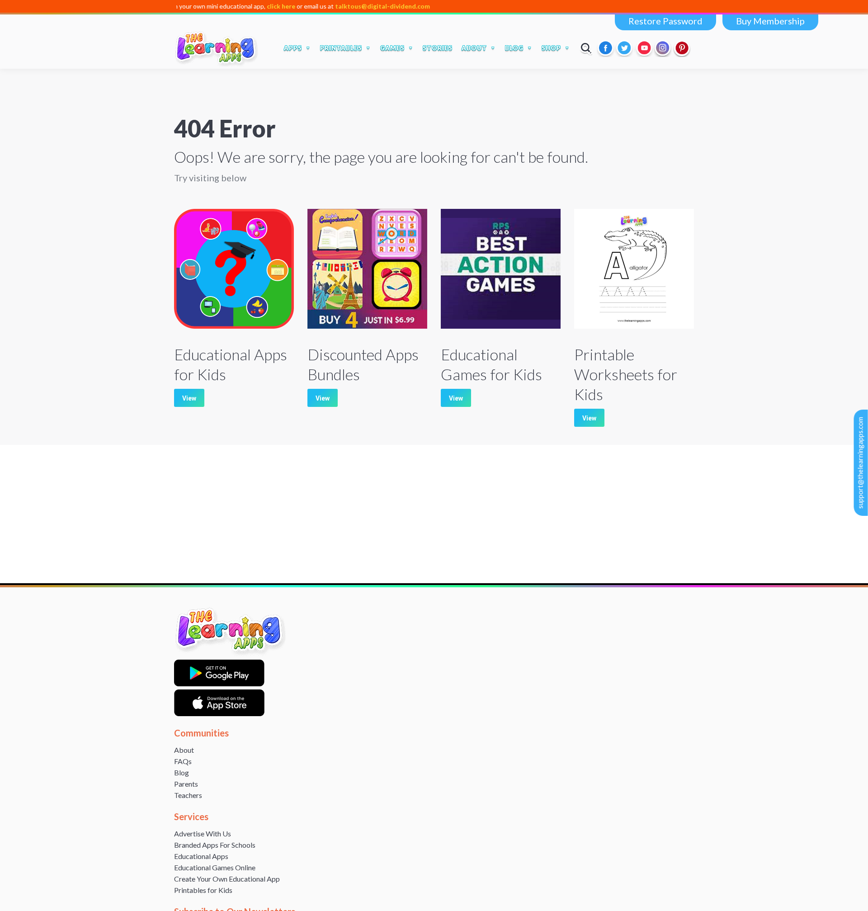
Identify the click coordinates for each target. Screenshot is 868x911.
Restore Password (665, 20)
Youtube (644, 48)
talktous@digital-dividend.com (342, 6)
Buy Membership (770, 20)
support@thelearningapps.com (860, 463)
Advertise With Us (202, 833)
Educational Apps (201, 856)
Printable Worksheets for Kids (625, 374)
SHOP (551, 48)
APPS (293, 48)
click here (241, 6)
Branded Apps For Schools (214, 844)
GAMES (392, 48)
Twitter (625, 48)
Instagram (663, 48)
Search (586, 48)
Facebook (606, 48)
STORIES (438, 48)
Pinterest (682, 48)
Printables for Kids (203, 890)
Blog (181, 772)
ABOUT (474, 48)
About (184, 750)
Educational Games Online (214, 867)
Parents (186, 783)
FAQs (183, 761)
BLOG (514, 48)
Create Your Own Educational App (227, 878)
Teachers (188, 795)
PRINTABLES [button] (341, 48)
